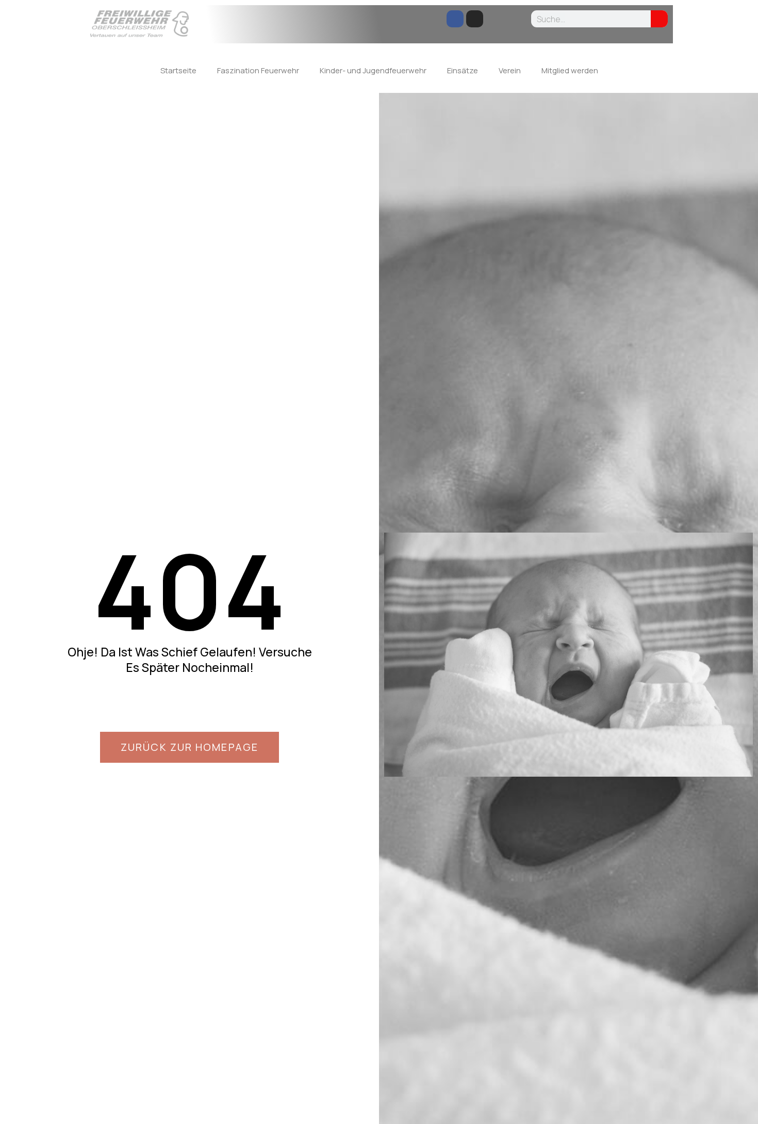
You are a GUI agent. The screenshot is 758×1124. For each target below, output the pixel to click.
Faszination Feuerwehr (258, 70)
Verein (510, 70)
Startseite (178, 70)
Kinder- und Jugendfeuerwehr (373, 70)
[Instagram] (474, 18)
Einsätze (462, 70)
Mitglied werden (569, 70)
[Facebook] (455, 18)
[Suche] (659, 18)
